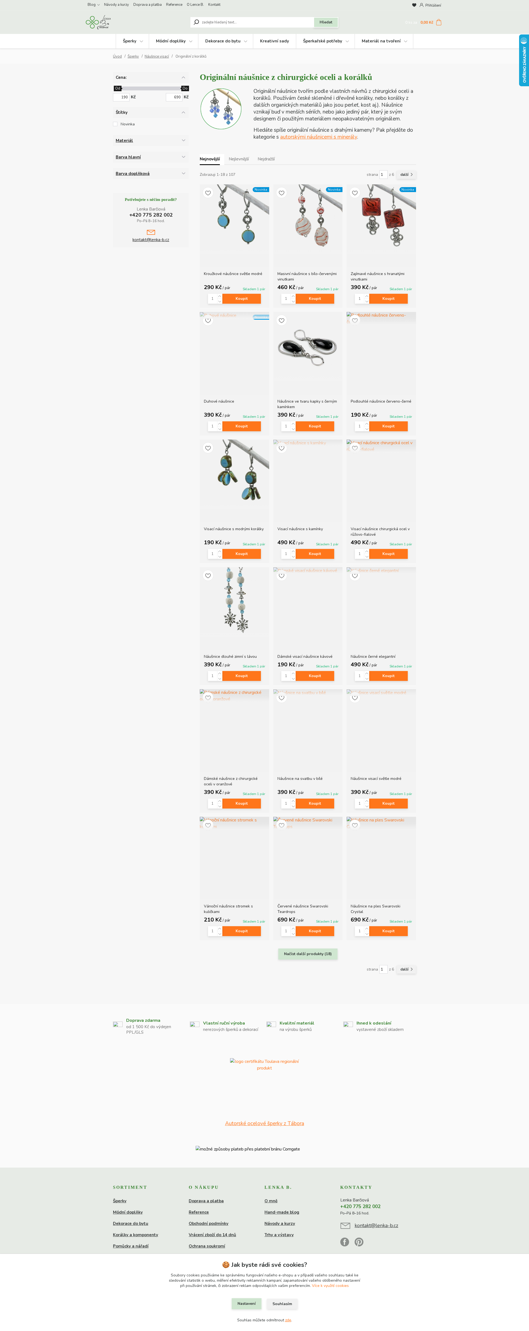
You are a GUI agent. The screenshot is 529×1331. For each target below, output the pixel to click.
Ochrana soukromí (207, 1246)
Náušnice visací (157, 56)
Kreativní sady (274, 41)
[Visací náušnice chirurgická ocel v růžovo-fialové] (381, 446)
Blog (92, 4)
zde (288, 1320)
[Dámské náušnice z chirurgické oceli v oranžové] (234, 695)
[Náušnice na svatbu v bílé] (308, 692)
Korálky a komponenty (135, 1235)
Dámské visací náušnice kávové (305, 656)
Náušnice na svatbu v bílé (300, 778)
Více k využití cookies (330, 1285)
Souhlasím (282, 1303)
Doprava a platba (147, 4)
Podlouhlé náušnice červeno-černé (381, 401)
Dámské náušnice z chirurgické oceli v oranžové (231, 781)
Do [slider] (184, 88)
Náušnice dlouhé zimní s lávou (230, 656)
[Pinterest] (359, 1244)
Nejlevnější (239, 159)
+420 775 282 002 (151, 215)
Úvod (117, 56)
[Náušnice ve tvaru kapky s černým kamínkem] (308, 346)
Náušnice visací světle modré (376, 778)
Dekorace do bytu (223, 41)
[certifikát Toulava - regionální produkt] (264, 1089)
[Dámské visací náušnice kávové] (308, 570)
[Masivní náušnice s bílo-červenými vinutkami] (308, 219)
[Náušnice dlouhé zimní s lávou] (234, 602)
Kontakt (214, 4)
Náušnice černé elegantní (373, 656)
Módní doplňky (171, 41)
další (404, 174)
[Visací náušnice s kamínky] (308, 443)
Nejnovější (210, 159)
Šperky (129, 41)
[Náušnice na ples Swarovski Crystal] (381, 823)
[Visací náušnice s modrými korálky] (234, 474)
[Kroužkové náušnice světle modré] (234, 219)
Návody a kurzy (116, 4)
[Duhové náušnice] (234, 315)
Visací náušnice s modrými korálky (234, 529)
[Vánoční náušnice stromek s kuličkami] (234, 823)
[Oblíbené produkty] (414, 5)
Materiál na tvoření (381, 41)
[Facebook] (347, 1244)
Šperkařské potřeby (322, 41)
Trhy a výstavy (279, 1235)
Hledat (326, 22)
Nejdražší (266, 159)
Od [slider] (117, 88)
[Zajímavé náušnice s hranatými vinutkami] (381, 219)
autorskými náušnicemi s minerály (318, 137)
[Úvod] (119, 22)
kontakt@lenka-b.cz (151, 240)
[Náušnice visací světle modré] (381, 692)
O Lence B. (195, 4)
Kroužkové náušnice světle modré (233, 273)
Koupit (242, 298)
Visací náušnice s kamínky (300, 529)
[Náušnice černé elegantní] (381, 570)
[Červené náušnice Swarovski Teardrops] (308, 823)
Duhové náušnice (219, 401)
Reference (174, 4)
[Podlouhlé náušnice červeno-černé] (381, 318)
